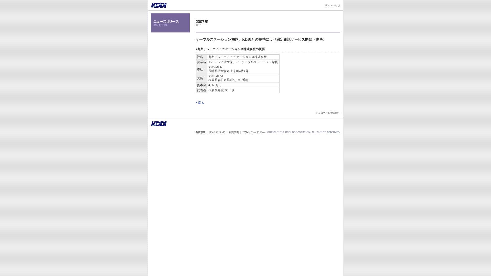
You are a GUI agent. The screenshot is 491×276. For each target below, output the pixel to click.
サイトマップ (332, 5)
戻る (201, 103)
